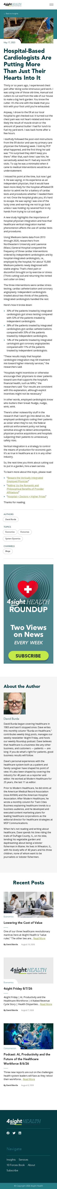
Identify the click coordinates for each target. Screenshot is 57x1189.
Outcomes (24, 532)
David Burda (10, 519)
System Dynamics (12, 539)
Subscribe (12, 1170)
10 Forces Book (16, 1165)
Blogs (7, 551)
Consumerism (10, 1048)
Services (23, 1159)
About (31, 1165)
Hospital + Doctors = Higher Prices (26, 496)
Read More (39, 938)
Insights (11, 1159)
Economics (10, 532)
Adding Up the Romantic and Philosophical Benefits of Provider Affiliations (25, 489)
